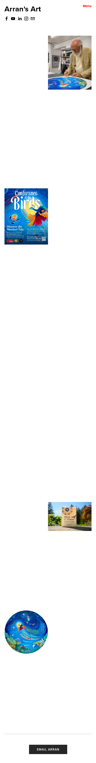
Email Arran (48, 749)
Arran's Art (22, 8)
